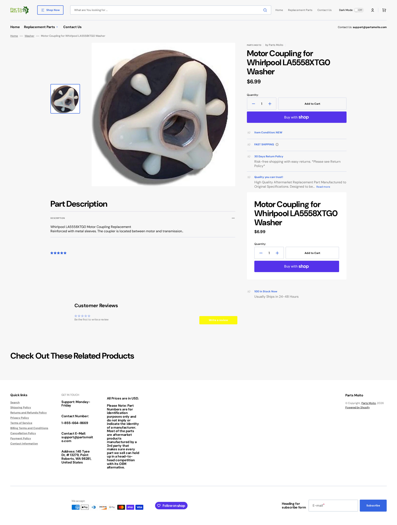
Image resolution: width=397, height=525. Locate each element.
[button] (372, 10)
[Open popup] (277, 144)
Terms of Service (21, 423)
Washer (29, 36)
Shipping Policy (20, 407)
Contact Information (24, 443)
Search (15, 402)
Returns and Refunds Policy (28, 412)
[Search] (266, 10)
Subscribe (373, 505)
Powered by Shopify (357, 407)
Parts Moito (368, 403)
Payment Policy (20, 438)
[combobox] (170, 10)
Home (14, 36)
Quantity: (252, 95)
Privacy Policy (19, 418)
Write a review (218, 320)
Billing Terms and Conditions (29, 428)
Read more (323, 186)
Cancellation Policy (23, 433)
